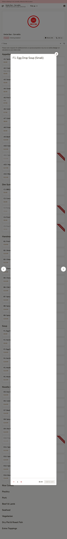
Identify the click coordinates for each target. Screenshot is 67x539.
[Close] (56, 54)
